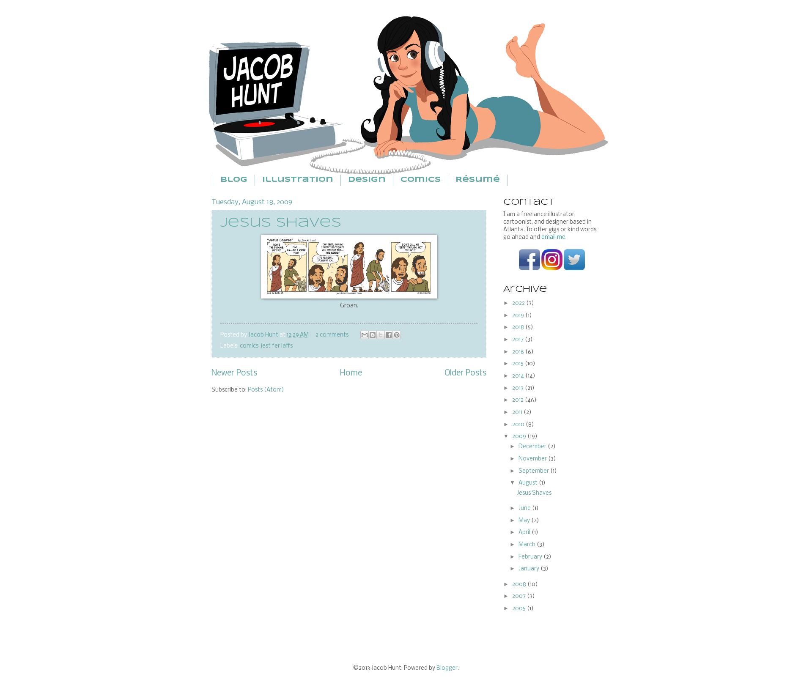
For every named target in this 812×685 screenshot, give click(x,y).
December (533, 447)
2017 (518, 340)
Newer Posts (234, 373)
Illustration (297, 180)
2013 (518, 388)
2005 (519, 609)
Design (367, 180)
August (528, 483)
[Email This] (364, 335)
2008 (519, 584)
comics (249, 346)
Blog (233, 180)
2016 (518, 352)
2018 (518, 327)
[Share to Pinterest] (396, 335)
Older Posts (465, 373)
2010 (519, 425)
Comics (421, 180)
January (529, 569)
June (525, 508)
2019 (518, 315)
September (534, 471)
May (524, 521)
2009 (519, 436)
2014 (518, 376)
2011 (518, 412)
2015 (518, 364)
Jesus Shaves (280, 223)
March (527, 545)
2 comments (331, 335)
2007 (519, 596)
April (525, 532)
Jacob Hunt (264, 335)
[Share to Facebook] (388, 335)
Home (351, 373)
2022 (519, 303)
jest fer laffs (277, 346)
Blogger (447, 668)
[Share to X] (380, 335)
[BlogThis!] (372, 335)
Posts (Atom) (266, 390)
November (533, 459)
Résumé (477, 180)
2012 (518, 400)
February (530, 557)
